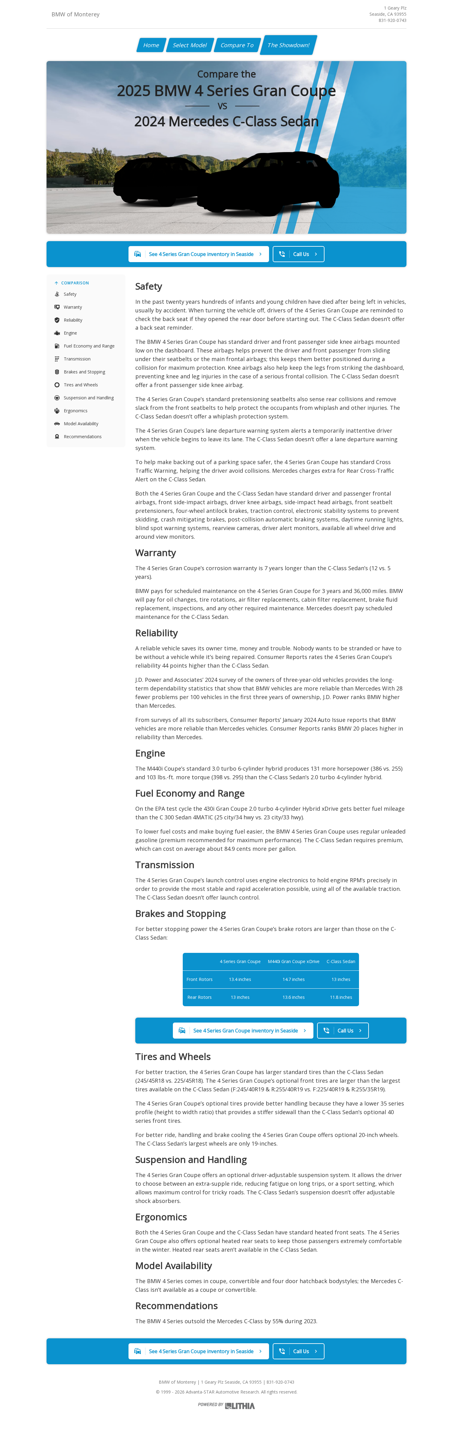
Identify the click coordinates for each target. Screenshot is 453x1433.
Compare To (237, 45)
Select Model (190, 45)
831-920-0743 (392, 20)
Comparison (75, 283)
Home (151, 45)
